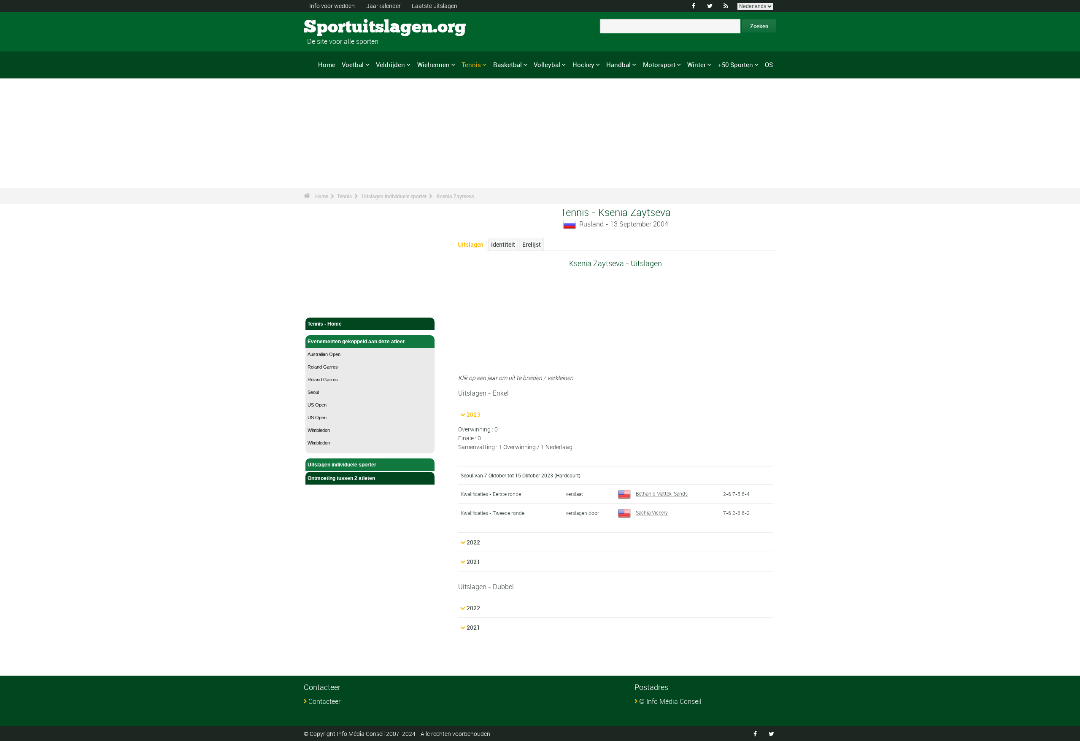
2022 (473, 542)
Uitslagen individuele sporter (394, 196)
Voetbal (353, 64)
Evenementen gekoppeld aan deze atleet (356, 342)
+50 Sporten (735, 64)
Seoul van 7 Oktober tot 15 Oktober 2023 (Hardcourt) (520, 475)
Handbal (618, 64)
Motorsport (659, 64)
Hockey (583, 64)
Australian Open (324, 354)
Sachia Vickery (652, 512)
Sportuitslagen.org (335, 27)
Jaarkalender (383, 6)
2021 (473, 562)
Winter (696, 64)
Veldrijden (390, 64)
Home (326, 64)
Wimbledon (319, 430)
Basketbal (507, 64)
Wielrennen (433, 64)
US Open (317, 404)
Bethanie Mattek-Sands (662, 493)
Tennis (471, 64)
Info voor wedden (332, 6)
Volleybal (547, 64)
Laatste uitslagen (434, 6)
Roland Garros (323, 366)
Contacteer (324, 701)
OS (769, 64)
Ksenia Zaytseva (455, 196)
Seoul (313, 392)
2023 (473, 414)
